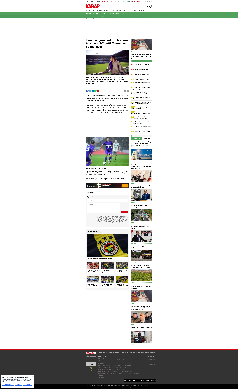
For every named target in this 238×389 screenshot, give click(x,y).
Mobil (106, 369)
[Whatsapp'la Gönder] (95, 91)
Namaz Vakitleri (152, 361)
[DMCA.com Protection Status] (91, 369)
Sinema (116, 371)
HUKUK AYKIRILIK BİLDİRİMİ (150, 352)
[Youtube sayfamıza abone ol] (91, 356)
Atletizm (112, 13)
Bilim (126, 369)
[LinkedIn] (93, 91)
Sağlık (113, 367)
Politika (106, 359)
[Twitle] (90, 91)
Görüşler (125, 10)
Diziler (105, 367)
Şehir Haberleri (151, 364)
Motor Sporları (118, 13)
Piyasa (106, 363)
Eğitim (124, 359)
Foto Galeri (101, 373)
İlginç (123, 371)
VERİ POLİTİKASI (140, 352)
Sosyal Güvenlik (125, 363)
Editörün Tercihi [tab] (147, 138)
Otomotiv (115, 363)
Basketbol (98, 13)
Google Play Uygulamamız (132, 380)
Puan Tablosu (151, 363)
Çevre (120, 359)
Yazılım (122, 369)
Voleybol (103, 13)
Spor (110, 10)
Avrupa (116, 361)
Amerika (112, 361)
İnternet (111, 369)
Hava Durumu (151, 359)
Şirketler (131, 363)
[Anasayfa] (87, 10)
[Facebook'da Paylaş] (87, 91)
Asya (120, 361)
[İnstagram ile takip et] (147, 1)
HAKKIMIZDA (101, 352)
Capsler (112, 373)
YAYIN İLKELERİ (115, 352)
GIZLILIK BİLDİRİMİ (133, 352)
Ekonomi (105, 10)
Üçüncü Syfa (111, 359)
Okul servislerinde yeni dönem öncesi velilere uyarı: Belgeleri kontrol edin (110, 16)
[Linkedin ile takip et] (93, 356)
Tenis (108, 13)
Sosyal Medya (116, 369)
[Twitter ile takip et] (151, 1)
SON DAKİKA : (89, 16)
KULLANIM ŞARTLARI (123, 352)
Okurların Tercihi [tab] (136, 138)
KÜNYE (110, 352)
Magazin (109, 367)
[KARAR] (93, 6)
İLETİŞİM (106, 352)
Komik (120, 371)
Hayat (113, 10)
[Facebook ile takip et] (149, 1)
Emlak (110, 363)
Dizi (113, 371)
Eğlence (124, 367)
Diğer (124, 13)
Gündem (109, 371)
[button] (117, 91)
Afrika (123, 361)
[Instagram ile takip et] (95, 356)
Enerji (119, 363)
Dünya (100, 10)
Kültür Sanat (140, 10)
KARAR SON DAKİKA (91, 363)
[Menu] (146, 10)
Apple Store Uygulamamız (149, 380)
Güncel (90, 10)
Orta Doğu (106, 361)
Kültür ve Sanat (126, 373)
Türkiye (116, 359)
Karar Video (119, 10)
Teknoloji (101, 369)
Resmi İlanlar (132, 10)
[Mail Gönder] (98, 91)
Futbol (93, 13)
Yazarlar (95, 10)
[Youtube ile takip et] (145, 1)
